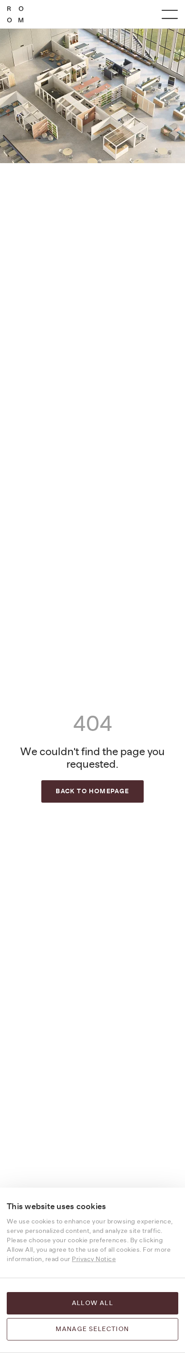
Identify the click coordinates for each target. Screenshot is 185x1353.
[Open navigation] (170, 14)
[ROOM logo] (15, 14)
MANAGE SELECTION (92, 1329)
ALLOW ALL (93, 1303)
